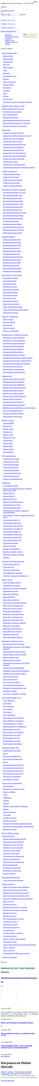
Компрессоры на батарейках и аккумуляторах (19, 408)
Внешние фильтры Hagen (12, 260)
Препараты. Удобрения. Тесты (12, 641)
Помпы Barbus (8, 452)
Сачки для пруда (9, 950)
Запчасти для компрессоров (12, 411)
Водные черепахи (9, 873)
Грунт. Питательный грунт (11, 698)
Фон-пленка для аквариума (12, 759)
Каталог (10, 1072)
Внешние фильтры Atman (12, 239)
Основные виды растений (12, 112)
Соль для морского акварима (13, 880)
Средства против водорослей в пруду (16, 896)
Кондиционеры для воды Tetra (13, 644)
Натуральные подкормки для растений (16, 123)
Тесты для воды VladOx (11, 682)
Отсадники (7, 815)
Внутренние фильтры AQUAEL (14, 192)
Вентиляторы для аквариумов (13, 369)
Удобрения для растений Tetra (13, 668)
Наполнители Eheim (10, 295)
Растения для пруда (10, 904)
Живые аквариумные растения (13, 109)
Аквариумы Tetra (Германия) (13, 147)
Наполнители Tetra (9, 281)
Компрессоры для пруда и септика (15, 907)
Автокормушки (8, 786)
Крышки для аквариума (11, 549)
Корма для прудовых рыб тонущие (15, 890)
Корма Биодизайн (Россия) (12, 629)
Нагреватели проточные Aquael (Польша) (17, 358)
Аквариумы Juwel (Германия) (13, 139)
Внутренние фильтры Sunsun (13, 227)
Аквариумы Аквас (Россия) (12, 141)
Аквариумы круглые (10, 162)
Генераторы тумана (10, 942)
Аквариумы (6, 130)
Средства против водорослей (13, 685)
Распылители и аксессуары (12, 416)
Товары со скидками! (9, 957)
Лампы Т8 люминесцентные (13, 502)
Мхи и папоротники (10, 114)
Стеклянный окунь (9, 76)
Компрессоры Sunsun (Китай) (13, 393)
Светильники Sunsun (10, 543)
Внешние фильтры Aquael (12, 251)
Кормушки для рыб (10, 829)
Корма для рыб (7, 580)
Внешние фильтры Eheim (12, 242)
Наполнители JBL (9, 298)
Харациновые (8, 62)
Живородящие (8, 56)
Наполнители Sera (9, 284)
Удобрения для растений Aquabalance (16, 671)
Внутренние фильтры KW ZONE (14, 213)
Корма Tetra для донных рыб (13, 605)
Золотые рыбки (8, 85)
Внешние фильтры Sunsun (12, 268)
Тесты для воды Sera (10, 679)
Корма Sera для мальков (11, 626)
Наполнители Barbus (10, 292)
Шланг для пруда (9, 947)
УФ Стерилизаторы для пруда (13, 919)
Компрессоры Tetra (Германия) (14, 385)
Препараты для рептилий (12, 871)
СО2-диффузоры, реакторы (12, 573)
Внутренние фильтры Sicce (12, 210)
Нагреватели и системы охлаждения (15, 335)
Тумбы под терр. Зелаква (12, 850)
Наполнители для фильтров (11, 275)
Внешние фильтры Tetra (11, 254)
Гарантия (8, 38)
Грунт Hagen (7, 712)
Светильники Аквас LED (12, 523)
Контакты (8, 35)
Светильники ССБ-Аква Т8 (13, 526)
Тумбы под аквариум (9, 171)
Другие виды (7, 99)
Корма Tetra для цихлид (11, 600)
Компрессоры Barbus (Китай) (13, 413)
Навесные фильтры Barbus (12, 224)
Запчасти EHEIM (9, 322)
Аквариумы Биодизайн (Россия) (14, 144)
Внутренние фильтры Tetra (12, 198)
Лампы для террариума (11, 859)
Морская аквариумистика (11, 877)
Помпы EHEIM (8, 423)
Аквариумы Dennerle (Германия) (14, 156)
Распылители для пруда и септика (15, 910)
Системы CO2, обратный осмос (13, 561)
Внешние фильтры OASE (12, 245)
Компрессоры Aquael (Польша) (14, 379)
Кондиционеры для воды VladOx (14, 654)
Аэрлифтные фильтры (11, 221)
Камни (5, 753)
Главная (3, 1072)
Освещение (6, 483)
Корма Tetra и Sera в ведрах (12, 608)
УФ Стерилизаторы (9, 456)
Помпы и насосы (8, 420)
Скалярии (6, 90)
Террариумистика (8, 836)
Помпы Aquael (8, 429)
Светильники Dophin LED (12, 537)
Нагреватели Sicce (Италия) (13, 366)
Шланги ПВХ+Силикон (10, 833)
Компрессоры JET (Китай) (12, 399)
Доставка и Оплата (12, 37)
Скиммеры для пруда (10, 922)
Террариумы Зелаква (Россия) (13, 842)
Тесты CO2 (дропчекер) (11, 570)
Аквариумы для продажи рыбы (14, 164)
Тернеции (6, 73)
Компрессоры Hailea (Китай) (13, 390)
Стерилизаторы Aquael (11, 459)
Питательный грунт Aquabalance (14, 726)
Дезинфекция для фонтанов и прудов (16, 953)
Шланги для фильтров (11, 331)
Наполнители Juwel (10, 287)
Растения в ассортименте (12, 776)
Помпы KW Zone (9, 437)
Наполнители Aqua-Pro (11, 304)
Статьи (7, 44)
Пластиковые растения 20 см (13, 768)
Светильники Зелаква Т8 (12, 531)
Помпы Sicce (7, 426)
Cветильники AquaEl (10, 486)
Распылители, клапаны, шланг (14, 789)
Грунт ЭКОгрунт (9, 700)
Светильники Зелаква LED (12, 534)
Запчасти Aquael (9, 328)
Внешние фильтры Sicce (11, 248)
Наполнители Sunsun (10, 312)
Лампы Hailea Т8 (9, 496)
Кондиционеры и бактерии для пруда (16, 893)
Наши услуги (9, 40)
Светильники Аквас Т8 (11, 520)
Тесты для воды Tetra (10, 676)
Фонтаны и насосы (9, 916)
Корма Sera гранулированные (13, 614)
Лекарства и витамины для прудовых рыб (18, 898)
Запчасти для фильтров (10, 316)
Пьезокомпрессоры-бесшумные (14, 405)
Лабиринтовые (8, 59)
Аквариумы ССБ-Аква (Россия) (14, 153)
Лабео (5, 93)
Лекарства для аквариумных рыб (14, 688)
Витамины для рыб (10, 691)
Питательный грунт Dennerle (13, 732)
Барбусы (6, 79)
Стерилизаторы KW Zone (12, 473)
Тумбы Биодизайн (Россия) (12, 180)
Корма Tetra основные (11, 594)
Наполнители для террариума (13, 862)
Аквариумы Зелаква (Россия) (13, 150)
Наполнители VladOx (10, 301)
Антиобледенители (10, 936)
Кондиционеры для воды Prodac (14, 652)
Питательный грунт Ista (11, 738)
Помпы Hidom (8, 446)
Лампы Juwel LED (9, 546)
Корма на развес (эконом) (12, 582)
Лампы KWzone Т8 (10, 499)
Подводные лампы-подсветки (13, 554)
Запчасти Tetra (8, 319)
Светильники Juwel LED (11, 505)
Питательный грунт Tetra (12, 735)
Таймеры (6, 557)
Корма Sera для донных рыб (13, 617)
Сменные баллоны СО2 (11, 564)
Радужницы (7, 88)
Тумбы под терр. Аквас (11, 853)
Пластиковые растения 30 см (13, 771)
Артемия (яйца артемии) (11, 585)
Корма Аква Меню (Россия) (13, 637)
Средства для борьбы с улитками (14, 694)
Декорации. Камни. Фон (10, 748)
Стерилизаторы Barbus (11, 470)
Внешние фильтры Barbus (12, 271)
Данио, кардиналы (9, 82)
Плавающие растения (10, 117)
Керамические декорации (12, 750)
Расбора (6, 96)
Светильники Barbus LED (12, 540)
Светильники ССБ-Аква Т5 (13, 529)
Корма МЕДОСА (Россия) (12, 631)
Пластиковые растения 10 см (13, 765)
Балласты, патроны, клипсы (13, 552)
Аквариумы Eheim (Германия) (13, 159)
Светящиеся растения (10, 779)
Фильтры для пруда (10, 913)
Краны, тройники (9, 792)
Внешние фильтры (8, 237)
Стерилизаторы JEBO (10, 467)
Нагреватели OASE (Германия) (14, 340)
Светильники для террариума (13, 856)
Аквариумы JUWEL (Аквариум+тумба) (17, 136)
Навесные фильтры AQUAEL (13, 230)
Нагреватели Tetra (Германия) (13, 346)
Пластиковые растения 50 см (13, 773)
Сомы (5, 70)
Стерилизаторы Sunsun (11, 476)
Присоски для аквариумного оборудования (18, 826)
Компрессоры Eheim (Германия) (14, 388)
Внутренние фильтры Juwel (12, 195)
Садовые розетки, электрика (13, 933)
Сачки (5, 795)
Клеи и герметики (9, 812)
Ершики (6, 809)
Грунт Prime (7, 703)
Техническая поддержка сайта (10, 1077)
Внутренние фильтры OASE (13, 204)
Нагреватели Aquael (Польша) (13, 338)
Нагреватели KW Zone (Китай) (14, 355)
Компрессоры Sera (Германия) (13, 382)
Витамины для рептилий (12, 868)
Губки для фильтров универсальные (15, 310)
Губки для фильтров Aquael (12, 307)
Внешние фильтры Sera (11, 265)
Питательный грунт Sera (11, 741)
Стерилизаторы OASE (11, 462)
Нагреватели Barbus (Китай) (13, 352)
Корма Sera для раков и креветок (14, 623)
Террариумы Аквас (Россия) (13, 845)
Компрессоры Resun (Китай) (13, 402)
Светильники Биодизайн (12, 508)
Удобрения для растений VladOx (14, 674)
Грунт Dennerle (8, 706)
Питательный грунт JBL (11, 729)
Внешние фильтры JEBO (12, 263)
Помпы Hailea (8, 443)
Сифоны (6, 800)
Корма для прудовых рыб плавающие (16, 887)
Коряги (5, 762)
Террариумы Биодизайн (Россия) (14, 839)
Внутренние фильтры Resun (13, 218)
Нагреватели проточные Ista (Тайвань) (16, 363)
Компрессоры (7, 376)
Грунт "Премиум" (9, 715)
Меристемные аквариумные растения (16, 120)
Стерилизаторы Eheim (11, 464)
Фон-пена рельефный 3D (12, 756)
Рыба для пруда (8, 901)
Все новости (5, 1056)
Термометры (7, 798)
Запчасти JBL (8, 325)
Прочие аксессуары (10, 821)
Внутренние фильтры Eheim (13, 201)
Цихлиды (6, 64)
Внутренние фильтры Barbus (13, 215)
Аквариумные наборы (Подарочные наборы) (19, 167)
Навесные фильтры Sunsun (12, 233)
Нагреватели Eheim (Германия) (14, 343)
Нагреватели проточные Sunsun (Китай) (17, 361)
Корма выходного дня (10, 634)
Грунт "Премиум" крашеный (13, 721)
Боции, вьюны (8, 67)
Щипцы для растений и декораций (15, 806)
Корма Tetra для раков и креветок (14, 588)
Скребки (6, 803)
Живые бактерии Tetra (11, 657)
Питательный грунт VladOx (13, 724)
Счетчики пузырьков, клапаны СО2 (15, 576)
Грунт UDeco (7, 709)
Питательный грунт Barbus (12, 744)
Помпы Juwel (7, 432)
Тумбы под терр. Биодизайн (13, 848)
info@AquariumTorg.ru (9, 31)
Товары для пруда (11, 42)
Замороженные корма (10, 591)
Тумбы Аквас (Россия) (11, 177)
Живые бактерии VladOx (12, 660)
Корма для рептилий (10, 865)
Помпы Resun (8, 440)
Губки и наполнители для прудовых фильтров (19, 945)
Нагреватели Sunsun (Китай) (13, 349)
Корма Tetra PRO (9, 597)
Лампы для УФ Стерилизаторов (14, 939)
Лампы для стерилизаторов (12, 479)
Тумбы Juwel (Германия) (11, 174)
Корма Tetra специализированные (15, 603)
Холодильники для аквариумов (14, 372)
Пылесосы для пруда (10, 924)
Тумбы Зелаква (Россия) (11, 183)
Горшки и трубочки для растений (15, 126)
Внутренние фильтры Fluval (13, 207)
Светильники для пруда (11, 927)
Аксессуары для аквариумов (12, 783)
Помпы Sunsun (8, 449)
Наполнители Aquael (10, 278)
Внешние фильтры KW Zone (13, 257)
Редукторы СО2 (8, 567)
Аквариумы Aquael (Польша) (13, 133)
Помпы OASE (8, 435)
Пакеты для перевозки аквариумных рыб (17, 823)
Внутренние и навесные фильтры (14, 190)
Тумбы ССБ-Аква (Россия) (12, 186)
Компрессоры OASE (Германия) (14, 396)
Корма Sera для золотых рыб (13, 620)
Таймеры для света (9, 818)
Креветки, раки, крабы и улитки (13, 106)
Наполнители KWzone (11, 289)
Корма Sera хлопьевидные (12, 611)
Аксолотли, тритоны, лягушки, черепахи (17, 102)
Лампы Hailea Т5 (9, 493)
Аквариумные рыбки (9, 53)
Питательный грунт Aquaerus (13, 718)
